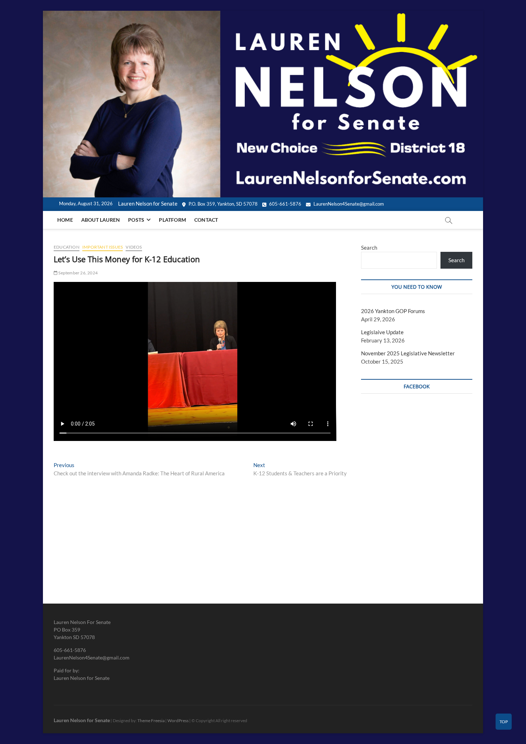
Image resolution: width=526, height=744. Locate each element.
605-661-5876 (284, 204)
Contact (206, 220)
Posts (136, 220)
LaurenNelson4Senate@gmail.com (348, 204)
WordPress (178, 720)
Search (369, 247)
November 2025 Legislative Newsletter (408, 353)
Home (65, 220)
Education (66, 247)
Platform (172, 220)
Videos (134, 247)
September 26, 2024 (78, 272)
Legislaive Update (382, 332)
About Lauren (100, 220)
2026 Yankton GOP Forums (393, 311)
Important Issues (102, 247)
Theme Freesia (151, 720)
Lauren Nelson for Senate (82, 720)
